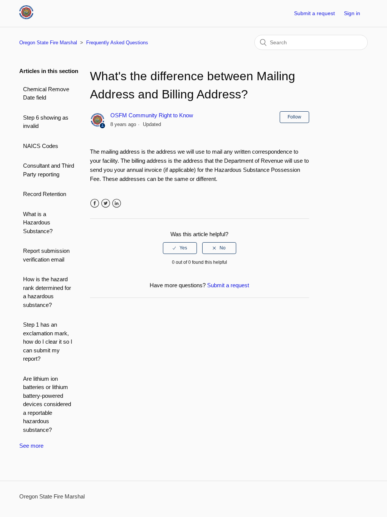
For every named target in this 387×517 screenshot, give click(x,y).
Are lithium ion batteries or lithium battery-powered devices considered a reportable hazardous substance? (47, 404)
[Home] (26, 17)
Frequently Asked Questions (117, 42)
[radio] (180, 248)
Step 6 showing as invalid (45, 121)
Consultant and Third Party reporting (48, 170)
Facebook (94, 203)
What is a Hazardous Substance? (38, 222)
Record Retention (44, 194)
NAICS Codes (40, 146)
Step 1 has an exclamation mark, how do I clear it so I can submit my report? (47, 341)
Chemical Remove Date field (46, 93)
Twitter (105, 203)
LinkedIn (116, 203)
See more (31, 445)
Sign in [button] (352, 13)
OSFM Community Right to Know (151, 115)
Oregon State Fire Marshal (48, 42)
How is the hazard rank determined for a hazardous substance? (47, 292)
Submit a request (314, 13)
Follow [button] (294, 117)
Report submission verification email (46, 255)
